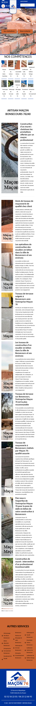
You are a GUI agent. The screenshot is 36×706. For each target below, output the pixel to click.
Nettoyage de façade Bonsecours (30, 635)
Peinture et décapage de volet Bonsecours (18, 639)
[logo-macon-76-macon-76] (18, 679)
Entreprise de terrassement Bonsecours (7, 651)
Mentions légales (27, 703)
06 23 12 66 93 (25, 697)
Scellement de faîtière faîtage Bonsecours (30, 658)
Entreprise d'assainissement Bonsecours (19, 656)
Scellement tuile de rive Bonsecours (30, 650)
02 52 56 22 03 (10, 697)
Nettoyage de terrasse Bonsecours (18, 648)
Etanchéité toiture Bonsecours (30, 643)
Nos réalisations (9, 31)
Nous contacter (25, 31)
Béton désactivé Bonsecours (7, 643)
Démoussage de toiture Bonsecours (7, 636)
